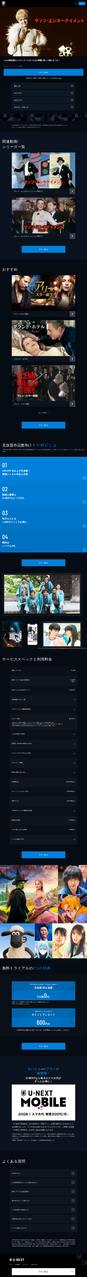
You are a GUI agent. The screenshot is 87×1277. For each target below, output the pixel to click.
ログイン (82, 3)
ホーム (11, 1264)
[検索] (76, 3)
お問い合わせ (34, 1264)
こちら (60, 78)
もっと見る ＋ (43, 412)
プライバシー (25, 1264)
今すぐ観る (43, 72)
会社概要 (17, 1264)
